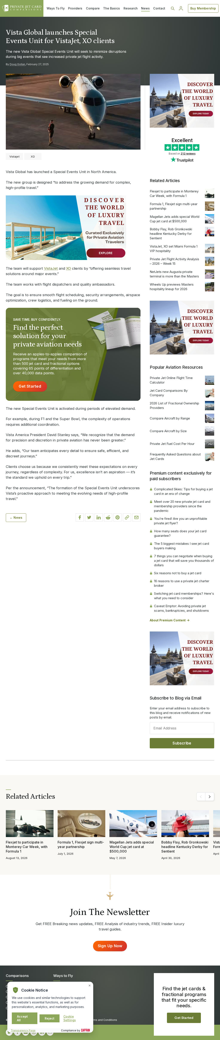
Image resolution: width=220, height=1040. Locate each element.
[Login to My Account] (180, 8)
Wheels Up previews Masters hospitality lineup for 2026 (172, 286)
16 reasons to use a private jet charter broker (181, 583)
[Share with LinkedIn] (99, 517)
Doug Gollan (17, 64)
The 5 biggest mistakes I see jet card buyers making (181, 546)
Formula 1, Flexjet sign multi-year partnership (173, 206)
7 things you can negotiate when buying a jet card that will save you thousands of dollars (184, 560)
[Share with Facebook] (80, 517)
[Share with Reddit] (108, 517)
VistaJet (51, 268)
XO (68, 268)
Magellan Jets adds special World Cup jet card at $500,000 (174, 219)
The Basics (111, 8)
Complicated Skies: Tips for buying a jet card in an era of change (183, 491)
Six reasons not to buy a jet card (177, 573)
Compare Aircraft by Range (170, 418)
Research (131, 8)
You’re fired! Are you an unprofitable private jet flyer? (180, 521)
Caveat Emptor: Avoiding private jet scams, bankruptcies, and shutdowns (181, 608)
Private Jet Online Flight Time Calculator (171, 380)
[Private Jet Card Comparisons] (21, 8)
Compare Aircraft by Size (168, 431)
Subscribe (182, 743)
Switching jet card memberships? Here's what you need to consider (184, 595)
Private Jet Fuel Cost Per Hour (172, 444)
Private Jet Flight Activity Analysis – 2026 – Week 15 (174, 261)
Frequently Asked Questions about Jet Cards (175, 456)
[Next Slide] (209, 796)
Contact (159, 8)
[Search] (172, 8)
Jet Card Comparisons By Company (169, 392)
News (145, 8)
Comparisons (17, 975)
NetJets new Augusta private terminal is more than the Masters (174, 274)
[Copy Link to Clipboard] (127, 517)
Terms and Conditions (103, 1019)
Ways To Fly (56, 8)
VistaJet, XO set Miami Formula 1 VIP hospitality (173, 248)
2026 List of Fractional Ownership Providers (174, 405)
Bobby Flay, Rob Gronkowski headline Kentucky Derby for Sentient (171, 233)
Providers (75, 8)
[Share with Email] (136, 517)
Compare (93, 8)
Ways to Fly (63, 975)
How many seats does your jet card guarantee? (180, 533)
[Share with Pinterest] (117, 517)
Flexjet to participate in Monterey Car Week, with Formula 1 (174, 193)
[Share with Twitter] (89, 517)
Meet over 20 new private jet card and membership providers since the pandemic (182, 506)
